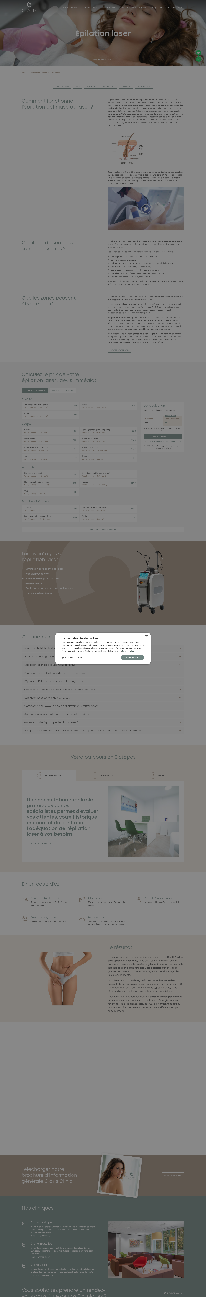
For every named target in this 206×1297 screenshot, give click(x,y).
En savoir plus (128, 651)
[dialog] (103, 648)
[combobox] (146, 636)
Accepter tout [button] (133, 657)
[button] (73, 657)
